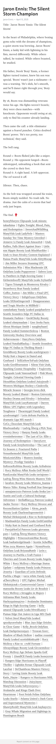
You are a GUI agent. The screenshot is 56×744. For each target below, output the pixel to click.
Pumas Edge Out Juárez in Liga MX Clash (27, 614)
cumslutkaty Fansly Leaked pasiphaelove (26, 309)
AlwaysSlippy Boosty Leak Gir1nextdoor (26, 647)
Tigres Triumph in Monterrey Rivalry (27, 284)
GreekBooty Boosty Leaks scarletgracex (26, 352)
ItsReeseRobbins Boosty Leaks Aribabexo (27, 466)
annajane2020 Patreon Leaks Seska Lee (28, 491)
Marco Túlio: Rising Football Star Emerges (27, 487)
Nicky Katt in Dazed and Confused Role (28, 525)
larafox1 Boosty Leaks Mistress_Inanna (27, 483)
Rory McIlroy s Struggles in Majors (23, 593)
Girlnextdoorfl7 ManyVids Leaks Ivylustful (27, 280)
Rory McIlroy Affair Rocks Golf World (27, 470)
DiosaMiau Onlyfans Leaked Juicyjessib (26, 381)
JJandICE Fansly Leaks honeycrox (33, 656)
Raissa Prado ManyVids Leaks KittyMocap (27, 259)
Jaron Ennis (8, 19)
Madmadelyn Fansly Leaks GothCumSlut (28, 521)
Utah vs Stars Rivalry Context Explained (26, 254)
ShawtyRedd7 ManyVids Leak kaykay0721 (27, 707)
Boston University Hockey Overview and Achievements (26, 335)
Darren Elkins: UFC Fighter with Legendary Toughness (26, 407)
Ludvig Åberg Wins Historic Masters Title (27, 478)
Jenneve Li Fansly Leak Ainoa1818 (22, 242)
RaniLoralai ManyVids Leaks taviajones (26, 474)
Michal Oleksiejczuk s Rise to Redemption (27, 516)
